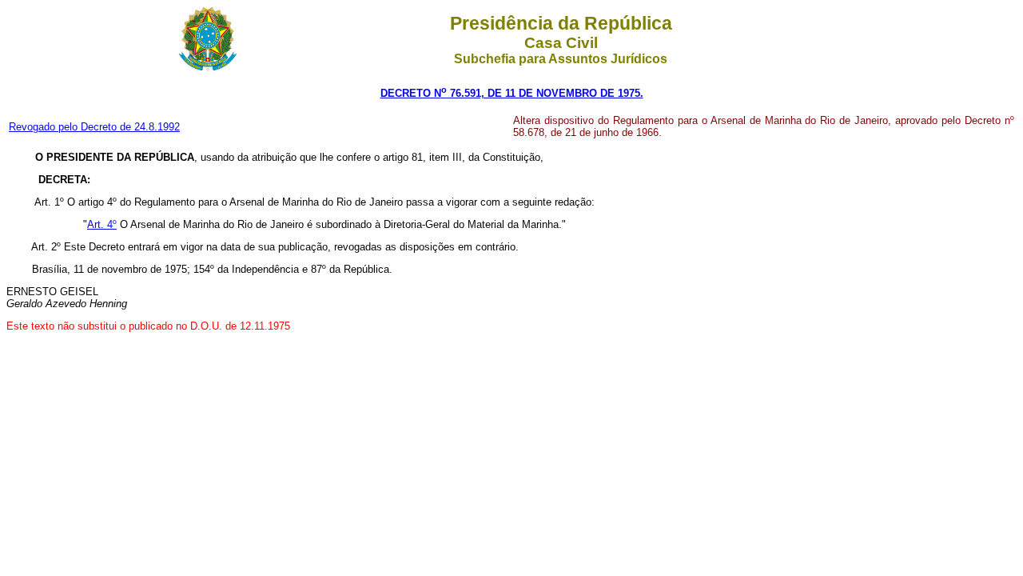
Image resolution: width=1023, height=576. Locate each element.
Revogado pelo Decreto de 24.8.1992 (94, 127)
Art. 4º (102, 224)
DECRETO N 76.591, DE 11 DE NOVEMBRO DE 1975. (511, 93)
